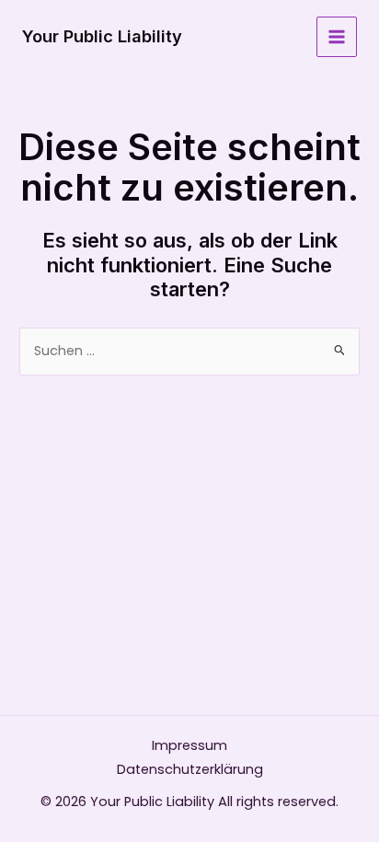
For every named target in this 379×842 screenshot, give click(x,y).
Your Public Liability (102, 36)
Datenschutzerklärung (190, 769)
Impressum (189, 745)
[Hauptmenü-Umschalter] (336, 37)
